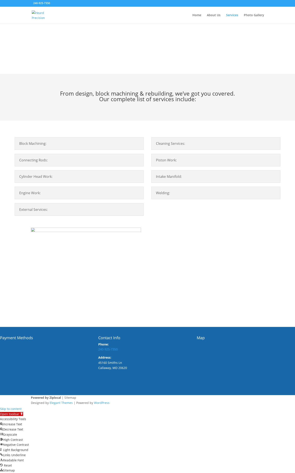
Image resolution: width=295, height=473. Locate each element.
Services (232, 15)
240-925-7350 (41, 3)
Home (196, 15)
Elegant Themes (61, 403)
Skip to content (11, 409)
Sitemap (70, 398)
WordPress (101, 403)
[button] (11, 414)
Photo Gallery (254, 15)
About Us (213, 15)
